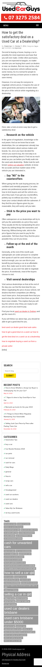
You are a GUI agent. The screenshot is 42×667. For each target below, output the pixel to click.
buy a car (8, 444)
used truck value (21, 626)
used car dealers (11, 499)
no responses (16, 48)
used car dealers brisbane (16, 610)
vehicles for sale (27, 629)
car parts (8, 453)
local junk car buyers (20, 577)
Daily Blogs (9, 467)
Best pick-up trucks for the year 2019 (19, 407)
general (8, 472)
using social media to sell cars (12, 629)
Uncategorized (10, 490)
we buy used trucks (12, 513)
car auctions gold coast (11, 532)
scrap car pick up (25, 580)
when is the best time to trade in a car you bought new (19, 632)
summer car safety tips (23, 601)
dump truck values (9, 551)
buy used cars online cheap (29, 530)
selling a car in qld (17, 594)
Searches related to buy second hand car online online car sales (20, 586)
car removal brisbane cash (24, 535)
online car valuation (16, 165)
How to (8, 476)
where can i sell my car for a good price (15, 635)
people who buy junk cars (11, 580)
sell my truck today (9, 601)
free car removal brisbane (23, 551)
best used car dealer (10, 327)
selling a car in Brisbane (11, 590)
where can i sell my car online (12, 641)
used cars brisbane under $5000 (18, 620)
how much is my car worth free (13, 559)
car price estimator (9, 535)
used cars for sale (9, 626)
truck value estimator (10, 604)
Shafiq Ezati (8, 46)
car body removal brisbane (26, 532)
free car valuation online (11, 554)
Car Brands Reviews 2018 (15, 449)
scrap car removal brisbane (12, 582)
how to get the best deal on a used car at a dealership (19, 565)
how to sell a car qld (19, 573)
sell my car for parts (21, 598)
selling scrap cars (9, 598)
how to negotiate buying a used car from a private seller (20, 568)
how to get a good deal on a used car (17, 332)
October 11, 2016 (20, 46)
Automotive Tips (11, 440)
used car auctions (12, 494)
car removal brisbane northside (13, 538)
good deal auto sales (27, 327)
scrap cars (9, 481)
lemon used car (8, 577)
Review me (5, 663)
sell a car (8, 485)
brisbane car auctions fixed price (13, 527)
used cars (9, 504)
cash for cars (10, 462)
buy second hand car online (12, 530)
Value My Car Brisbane (13, 508)
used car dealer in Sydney (25, 311)
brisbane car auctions (24, 524)
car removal (9, 458)
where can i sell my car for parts (13, 638)
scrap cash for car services (29, 582)
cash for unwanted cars (18, 545)
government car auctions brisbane (14, 557)
